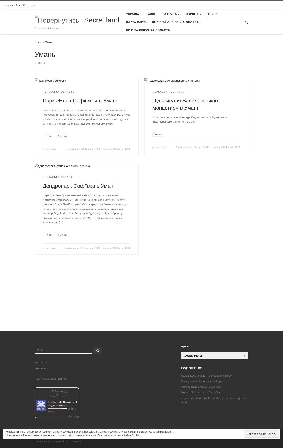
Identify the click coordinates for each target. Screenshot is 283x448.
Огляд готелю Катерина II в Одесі (202, 381)
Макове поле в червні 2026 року (201, 386)
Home (38, 42)
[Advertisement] (141, 304)
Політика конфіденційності (51, 378)
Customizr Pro (59, 441)
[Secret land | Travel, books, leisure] (59, 20)
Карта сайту (42, 362)
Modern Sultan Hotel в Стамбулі (200, 392)
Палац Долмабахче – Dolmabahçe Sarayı (207, 375)
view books (72, 416)
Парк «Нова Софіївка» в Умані (80, 101)
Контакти (40, 368)
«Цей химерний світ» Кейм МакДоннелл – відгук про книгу (214, 400)
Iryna (53, 149)
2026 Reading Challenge (57, 393)
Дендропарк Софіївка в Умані (79, 186)
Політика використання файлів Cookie (118, 435)
